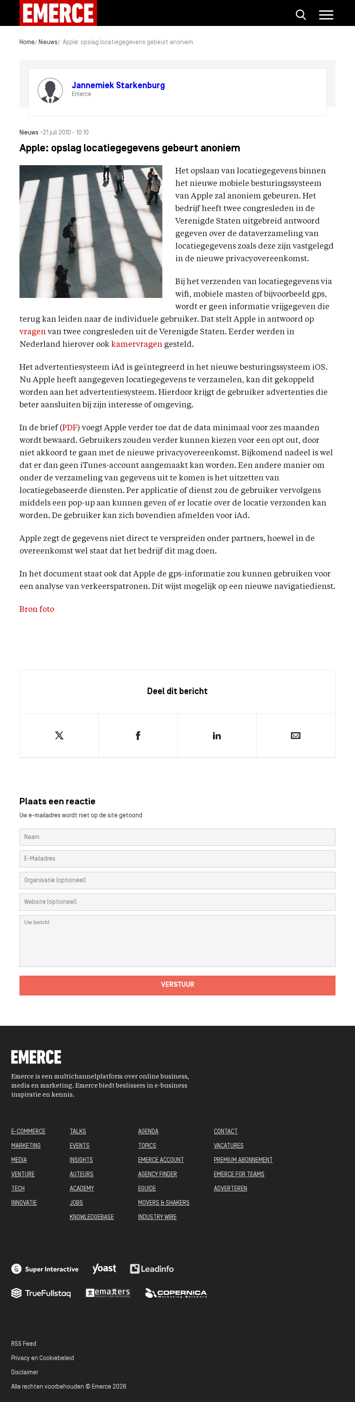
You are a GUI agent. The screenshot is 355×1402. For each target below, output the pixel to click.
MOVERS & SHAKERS (164, 1203)
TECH (18, 1189)
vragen (32, 332)
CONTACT (226, 1132)
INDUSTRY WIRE (157, 1217)
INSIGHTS (81, 1160)
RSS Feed (23, 1344)
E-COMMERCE (28, 1132)
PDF (69, 428)
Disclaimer (24, 1373)
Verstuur (177, 985)
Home (27, 42)
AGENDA (148, 1132)
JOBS (76, 1203)
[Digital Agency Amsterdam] (45, 1269)
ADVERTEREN (230, 1189)
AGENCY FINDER (157, 1175)
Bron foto (36, 610)
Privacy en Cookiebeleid (42, 1358)
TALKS (78, 1132)
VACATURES (229, 1146)
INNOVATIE (24, 1203)
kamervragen (136, 345)
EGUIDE (147, 1189)
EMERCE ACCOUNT (161, 1160)
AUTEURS (82, 1175)
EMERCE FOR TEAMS (239, 1175)
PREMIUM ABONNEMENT (243, 1160)
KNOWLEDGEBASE (92, 1217)
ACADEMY (82, 1189)
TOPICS (147, 1146)
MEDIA (19, 1160)
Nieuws (48, 42)
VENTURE (23, 1175)
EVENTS (80, 1146)
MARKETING (26, 1146)
